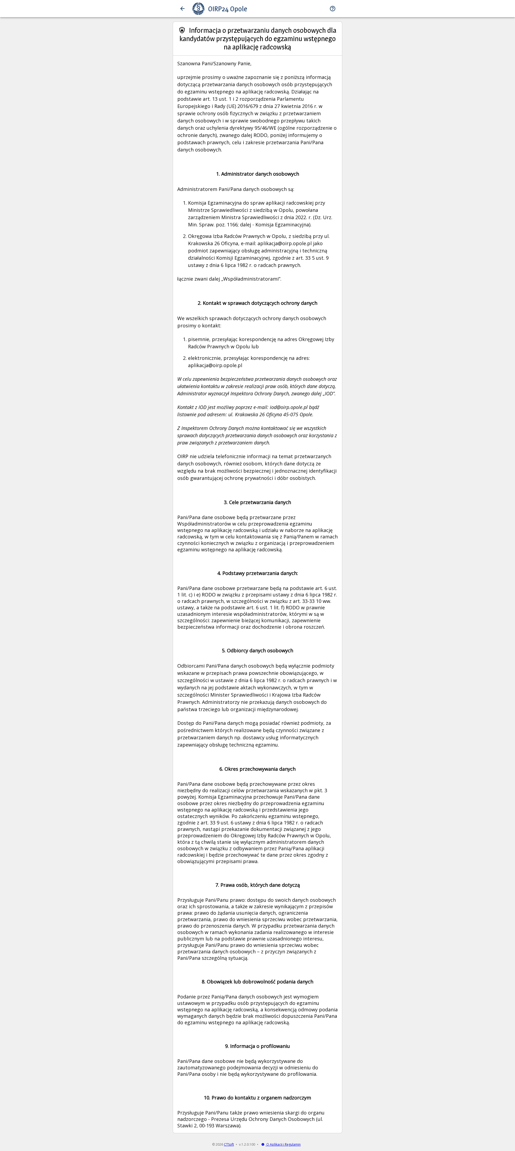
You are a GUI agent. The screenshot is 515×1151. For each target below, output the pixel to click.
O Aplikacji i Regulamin (283, 1144)
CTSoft (229, 1144)
